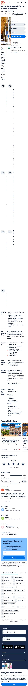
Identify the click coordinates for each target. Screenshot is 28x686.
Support (4, 652)
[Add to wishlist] (19, 425)
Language (4, 628)
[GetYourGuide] (3, 3)
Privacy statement (15, 566)
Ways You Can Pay (7, 662)
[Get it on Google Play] (7, 647)
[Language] (21, 3)
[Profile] (25, 3)
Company (4, 655)
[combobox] (15, 483)
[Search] (10, 3)
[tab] (9, 573)
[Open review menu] (25, 490)
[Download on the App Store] (19, 647)
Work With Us (5, 659)
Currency (4, 636)
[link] (11, 437)
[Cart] (17, 3)
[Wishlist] (14, 3)
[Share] (25, 14)
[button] (5, 14)
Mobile (4, 644)
